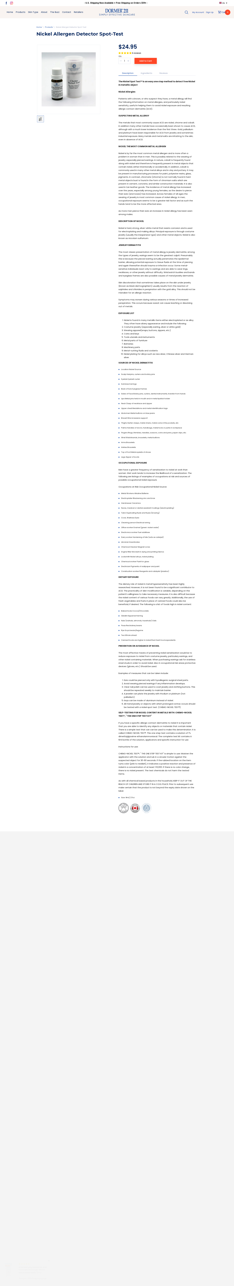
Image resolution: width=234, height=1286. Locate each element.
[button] (125, 53)
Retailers (78, 12)
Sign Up (210, 12)
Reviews (164, 73)
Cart (224, 12)
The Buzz (54, 12)
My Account (198, 12)
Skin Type (33, 12)
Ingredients (146, 73)
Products (20, 12)
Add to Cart (145, 60)
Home (10, 12)
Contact (66, 12)
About (44, 12)
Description (128, 73)
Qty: (120, 56)
